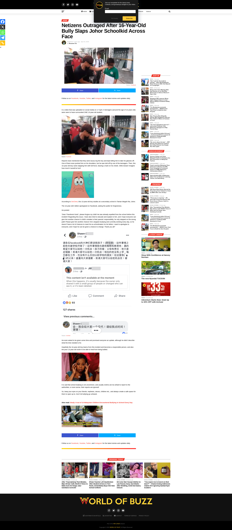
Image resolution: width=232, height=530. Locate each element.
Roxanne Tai (73, 43)
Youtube (82, 98)
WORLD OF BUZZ (115, 527)
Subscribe (129, 18)
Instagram (98, 98)
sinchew (68, 335)
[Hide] (0, 47)
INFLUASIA (116, 523)
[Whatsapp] (2, 32)
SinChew (74, 202)
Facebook (133, 85)
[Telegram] (2, 37)
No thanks (114, 18)
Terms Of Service (130, 515)
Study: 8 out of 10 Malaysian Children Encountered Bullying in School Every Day (101, 402)
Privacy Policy (144, 515)
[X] (2, 27)
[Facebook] (2, 21)
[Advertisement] (155, 60)
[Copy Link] (2, 43)
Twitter (88, 98)
